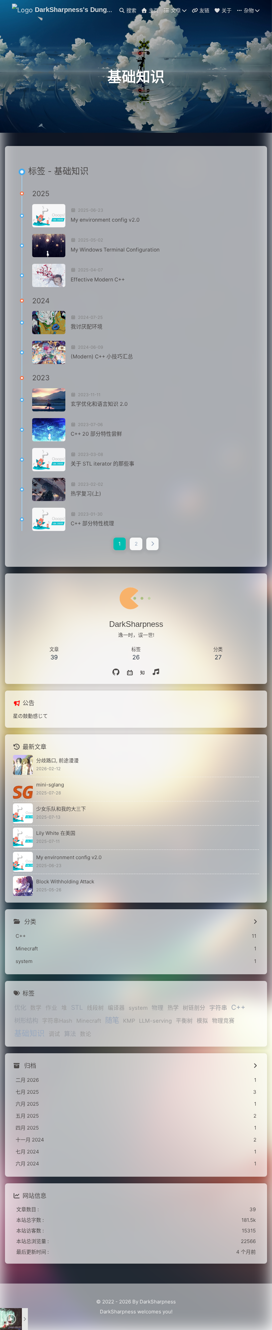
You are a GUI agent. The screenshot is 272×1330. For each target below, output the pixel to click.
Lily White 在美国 (55, 833)
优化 (20, 1007)
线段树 (95, 1007)
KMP (129, 1020)
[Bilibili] (130, 672)
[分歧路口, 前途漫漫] (23, 765)
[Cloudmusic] (156, 672)
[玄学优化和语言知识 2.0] (48, 399)
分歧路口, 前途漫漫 (57, 760)
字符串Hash (57, 1020)
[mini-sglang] (23, 789)
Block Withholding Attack (65, 881)
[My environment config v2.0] (48, 215)
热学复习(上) (86, 493)
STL (77, 1007)
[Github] (116, 672)
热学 (173, 1007)
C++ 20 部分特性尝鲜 (96, 434)
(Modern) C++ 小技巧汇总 (102, 356)
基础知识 (29, 1033)
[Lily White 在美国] (23, 838)
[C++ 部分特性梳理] (48, 519)
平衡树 (184, 1020)
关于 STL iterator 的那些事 (102, 464)
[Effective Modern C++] (48, 275)
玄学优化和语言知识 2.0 (99, 404)
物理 (158, 1007)
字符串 (218, 1007)
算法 (70, 1033)
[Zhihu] (142, 672)
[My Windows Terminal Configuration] (48, 245)
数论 (85, 1034)
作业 (51, 1007)
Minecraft (88, 1020)
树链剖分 (194, 1007)
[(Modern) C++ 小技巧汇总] (48, 352)
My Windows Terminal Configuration (115, 250)
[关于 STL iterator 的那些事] (48, 459)
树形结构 (26, 1020)
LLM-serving (155, 1020)
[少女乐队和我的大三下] (23, 813)
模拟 (202, 1020)
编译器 (116, 1007)
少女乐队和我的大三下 (61, 809)
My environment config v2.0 (105, 220)
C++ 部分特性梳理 (92, 523)
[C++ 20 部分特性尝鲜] (48, 429)
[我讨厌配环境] (48, 322)
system (138, 1007)
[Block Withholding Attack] (23, 886)
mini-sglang (50, 784)
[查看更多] (255, 922)
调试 (54, 1034)
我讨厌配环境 (86, 327)
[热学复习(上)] (48, 489)
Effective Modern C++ (98, 279)
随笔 (112, 1020)
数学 (35, 1007)
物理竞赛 (223, 1020)
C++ (238, 1007)
